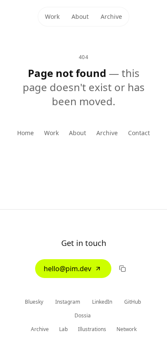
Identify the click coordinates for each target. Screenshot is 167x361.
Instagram (68, 301)
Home (25, 133)
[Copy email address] (122, 268)
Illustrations (92, 329)
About (80, 16)
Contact (139, 133)
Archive (111, 16)
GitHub (133, 301)
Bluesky (35, 301)
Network (126, 329)
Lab (63, 329)
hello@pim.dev (67, 268)
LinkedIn (102, 301)
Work (52, 16)
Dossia (83, 315)
